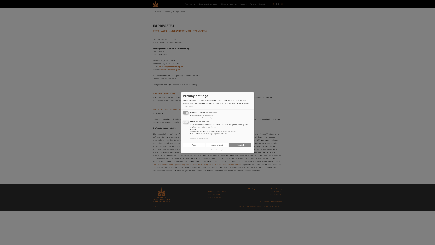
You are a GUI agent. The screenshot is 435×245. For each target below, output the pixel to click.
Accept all (240, 145)
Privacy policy (188, 106)
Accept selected (217, 145)
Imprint (222, 150)
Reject (194, 145)
